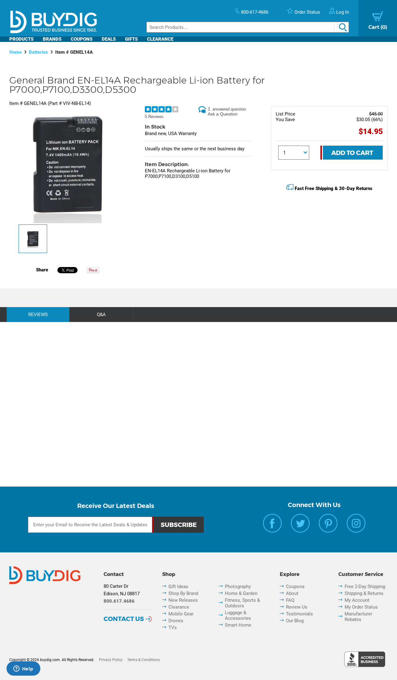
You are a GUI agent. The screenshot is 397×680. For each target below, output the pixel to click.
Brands (52, 39)
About (292, 593)
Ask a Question (223, 113)
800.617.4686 (119, 601)
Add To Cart (352, 152)
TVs (172, 627)
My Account (357, 600)
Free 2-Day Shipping (365, 586)
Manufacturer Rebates (358, 616)
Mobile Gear (181, 614)
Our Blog (295, 620)
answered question (229, 109)
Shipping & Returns (364, 593)
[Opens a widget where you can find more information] (23, 669)
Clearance (160, 39)
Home (15, 52)
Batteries (38, 52)
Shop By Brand (183, 593)
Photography (238, 586)
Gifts (131, 39)
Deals (109, 39)
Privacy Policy (111, 660)
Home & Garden (241, 593)
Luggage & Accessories (238, 615)
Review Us (296, 607)
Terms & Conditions (143, 660)
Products (21, 39)
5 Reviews (154, 116)
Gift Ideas (178, 586)
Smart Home (238, 625)
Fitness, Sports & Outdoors (242, 603)
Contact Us (124, 619)
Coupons (81, 39)
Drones (175, 620)
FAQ (290, 600)
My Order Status (361, 607)
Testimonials (299, 614)
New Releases (183, 600)
